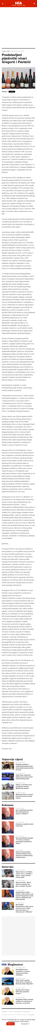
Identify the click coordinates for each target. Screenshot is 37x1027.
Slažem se (10, 1024)
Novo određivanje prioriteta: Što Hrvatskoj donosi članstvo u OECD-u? (24, 812)
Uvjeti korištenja (18, 1011)
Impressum (4, 1011)
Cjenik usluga (26, 1011)
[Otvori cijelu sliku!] (18, 78)
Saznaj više (24, 1024)
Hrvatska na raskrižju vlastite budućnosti (24, 825)
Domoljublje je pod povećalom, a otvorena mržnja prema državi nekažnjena (23, 972)
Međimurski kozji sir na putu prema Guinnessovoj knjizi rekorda (24, 796)
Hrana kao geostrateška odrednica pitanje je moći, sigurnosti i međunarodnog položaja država (24, 854)
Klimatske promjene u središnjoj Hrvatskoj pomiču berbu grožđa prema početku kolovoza (24, 767)
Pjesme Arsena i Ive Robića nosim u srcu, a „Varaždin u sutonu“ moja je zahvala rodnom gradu (24, 874)
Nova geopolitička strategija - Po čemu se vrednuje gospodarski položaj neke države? (24, 840)
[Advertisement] (18, 27)
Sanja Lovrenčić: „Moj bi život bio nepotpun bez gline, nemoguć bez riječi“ (24, 884)
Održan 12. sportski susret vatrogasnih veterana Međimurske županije (24, 786)
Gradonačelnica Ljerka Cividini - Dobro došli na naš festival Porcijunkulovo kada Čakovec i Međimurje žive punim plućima (24, 895)
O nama (10, 1011)
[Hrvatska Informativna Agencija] (18, 3)
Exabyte (32, 1014)
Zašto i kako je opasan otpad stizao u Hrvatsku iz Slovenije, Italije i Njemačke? (24, 982)
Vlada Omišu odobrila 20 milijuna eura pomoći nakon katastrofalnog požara (24, 777)
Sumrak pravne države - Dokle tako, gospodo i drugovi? (23, 991)
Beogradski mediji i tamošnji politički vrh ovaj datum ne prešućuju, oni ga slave (24, 1001)
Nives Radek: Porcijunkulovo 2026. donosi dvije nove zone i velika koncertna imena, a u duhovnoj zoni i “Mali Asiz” (24, 908)
